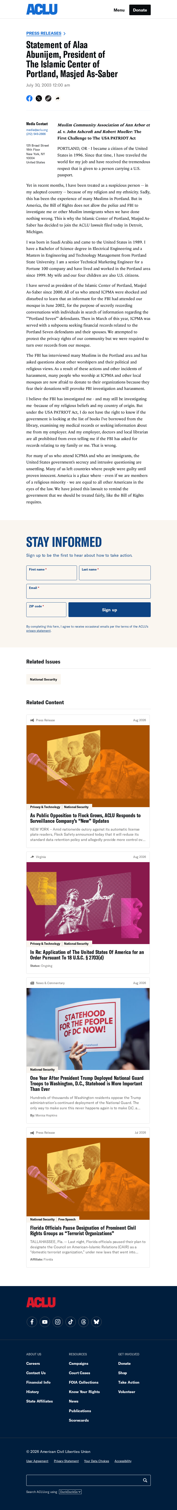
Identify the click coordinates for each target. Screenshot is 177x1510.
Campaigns (78, 1363)
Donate (140, 9)
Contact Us (36, 1373)
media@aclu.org (37, 130)
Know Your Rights (84, 1391)
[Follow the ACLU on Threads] (83, 1321)
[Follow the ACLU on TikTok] (70, 1321)
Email (33, 588)
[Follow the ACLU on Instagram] (57, 1321)
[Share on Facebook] (29, 99)
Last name (89, 569)
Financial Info (38, 1382)
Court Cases (79, 1373)
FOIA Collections (83, 1382)
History (32, 1391)
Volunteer (126, 1391)
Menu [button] (119, 9)
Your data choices (96, 1461)
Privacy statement (66, 1461)
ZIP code (35, 606)
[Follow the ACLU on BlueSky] (96, 1321)
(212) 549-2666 (36, 134)
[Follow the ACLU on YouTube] (44, 1321)
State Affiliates (39, 1401)
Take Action (128, 1382)
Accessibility (123, 1461)
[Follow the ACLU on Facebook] (31, 1321)
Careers (33, 1363)
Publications (80, 1411)
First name (36, 569)
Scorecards (79, 1420)
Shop (122, 1373)
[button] (48, 99)
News (73, 1401)
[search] (145, 1480)
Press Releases (43, 33)
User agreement (37, 1461)
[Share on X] (39, 99)
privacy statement (38, 630)
